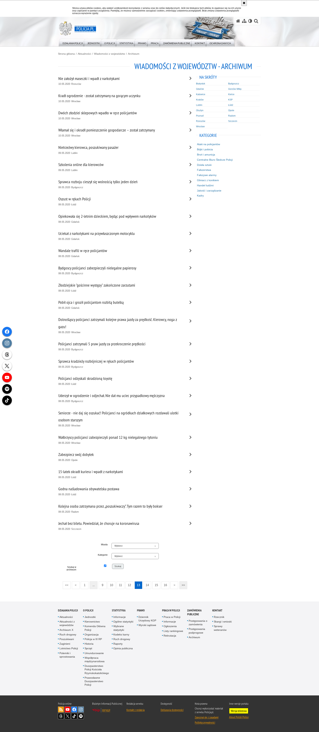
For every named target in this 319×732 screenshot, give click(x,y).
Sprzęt (88, 648)
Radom (232, 115)
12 (128, 584)
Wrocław (200, 126)
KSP (230, 99)
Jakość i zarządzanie (209, 190)
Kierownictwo (92, 621)
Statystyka (119, 610)
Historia (89, 643)
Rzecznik (219, 616)
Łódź (230, 105)
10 (110, 584)
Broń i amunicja (206, 154)
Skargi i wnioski (223, 621)
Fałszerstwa (204, 169)
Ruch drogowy (67, 634)
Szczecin (232, 121)
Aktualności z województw (67, 623)
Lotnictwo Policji (68, 648)
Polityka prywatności (205, 722)
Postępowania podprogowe (197, 630)
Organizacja (92, 634)
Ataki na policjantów (208, 144)
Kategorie (103, 555)
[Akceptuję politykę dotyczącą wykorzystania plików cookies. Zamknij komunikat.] (244, 3)
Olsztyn (199, 110)
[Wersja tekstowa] (250, 21)
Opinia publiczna (123, 648)
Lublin (199, 105)
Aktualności (84, 53)
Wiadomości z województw (109, 53)
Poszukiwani (66, 639)
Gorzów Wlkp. (235, 89)
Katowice (200, 94)
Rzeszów (200, 121)
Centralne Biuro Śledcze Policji (215, 159)
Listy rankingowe (173, 631)
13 (137, 584)
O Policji (88, 610)
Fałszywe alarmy (207, 175)
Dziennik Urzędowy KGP (147, 618)
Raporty (118, 643)
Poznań (200, 115)
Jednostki (90, 616)
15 (155, 584)
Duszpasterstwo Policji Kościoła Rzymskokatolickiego (97, 669)
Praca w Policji (171, 610)
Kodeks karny (121, 634)
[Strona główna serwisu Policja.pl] (238, 21)
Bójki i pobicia (205, 149)
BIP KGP (106, 710)
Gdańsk (200, 89)
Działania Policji (68, 610)
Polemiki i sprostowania (67, 655)
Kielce (231, 94)
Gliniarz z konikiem (208, 180)
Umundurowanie (94, 653)
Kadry (200, 195)
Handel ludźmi (205, 185)
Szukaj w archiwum (71, 568)
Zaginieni (64, 643)
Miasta (104, 544)
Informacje (119, 616)
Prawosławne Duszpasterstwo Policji (94, 681)
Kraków (200, 99)
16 (164, 584)
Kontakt (217, 610)
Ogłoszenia (170, 626)
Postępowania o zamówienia (198, 622)
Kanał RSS (61, 709)
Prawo (141, 610)
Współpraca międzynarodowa (94, 659)
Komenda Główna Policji (95, 628)
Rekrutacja (170, 635)
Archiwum (133, 53)
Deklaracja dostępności (172, 710)
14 (146, 584)
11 (119, 584)
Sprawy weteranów (220, 628)
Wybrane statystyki (118, 628)
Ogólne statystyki (123, 621)
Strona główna (66, 53)
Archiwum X (66, 629)
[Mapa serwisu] (244, 21)
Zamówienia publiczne (194, 612)
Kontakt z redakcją (135, 710)
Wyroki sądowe (147, 625)
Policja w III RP (93, 639)
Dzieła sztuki (204, 164)
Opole (231, 110)
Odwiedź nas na (68, 709)
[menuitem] (72, 43)
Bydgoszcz (233, 83)
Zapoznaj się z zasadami (206, 717)
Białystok (200, 83)
